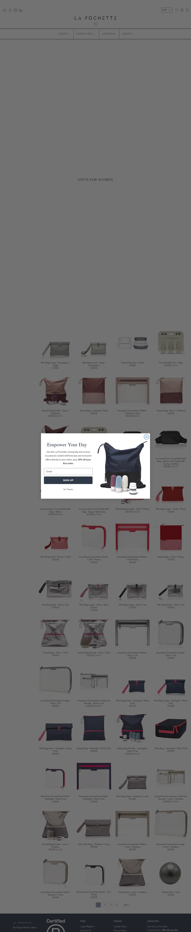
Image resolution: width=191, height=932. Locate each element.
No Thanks (68, 489)
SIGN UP (68, 480)
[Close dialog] (146, 436)
